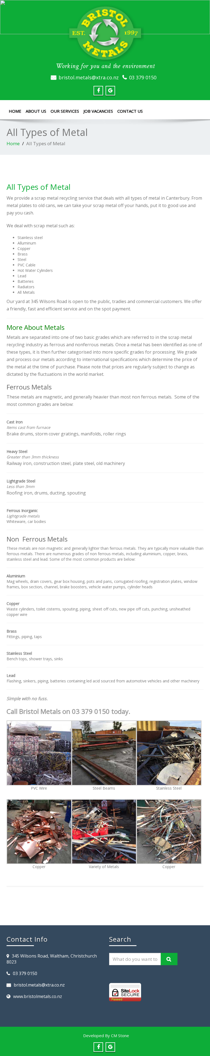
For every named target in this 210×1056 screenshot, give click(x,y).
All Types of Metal (39, 187)
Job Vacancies (98, 111)
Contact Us (130, 111)
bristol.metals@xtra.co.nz (89, 77)
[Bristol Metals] (105, 33)
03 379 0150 (142, 77)
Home (15, 111)
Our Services (65, 111)
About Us (36, 111)
